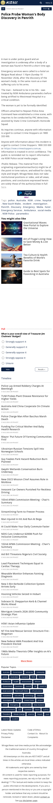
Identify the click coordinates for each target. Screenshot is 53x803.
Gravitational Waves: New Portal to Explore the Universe (35, 225)
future (37, 709)
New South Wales (11, 203)
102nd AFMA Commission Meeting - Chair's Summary (25, 545)
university (29, 672)
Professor (6, 681)
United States (29, 700)
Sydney (46, 709)
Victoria (41, 677)
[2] (12, 782)
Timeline (6, 378)
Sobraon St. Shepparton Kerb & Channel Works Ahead (24, 603)
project (40, 700)
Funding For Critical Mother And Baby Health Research (22, 428)
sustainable (26, 705)
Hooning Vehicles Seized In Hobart (21, 594)
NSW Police (8, 213)
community (40, 672)
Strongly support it (16, 341)
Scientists (28, 709)
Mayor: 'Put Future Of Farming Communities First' (26, 438)
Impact (39, 714)
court (47, 714)
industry (40, 695)
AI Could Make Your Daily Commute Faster (25, 526)
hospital (47, 200)
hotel (47, 206)
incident (27, 203)
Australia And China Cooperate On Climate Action (25, 408)
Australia (21, 200)
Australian (14, 677)
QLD (19, 709)
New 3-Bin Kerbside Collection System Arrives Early (23, 585)
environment (26, 681)
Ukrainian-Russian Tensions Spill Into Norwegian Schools (22, 450)
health (16, 681)
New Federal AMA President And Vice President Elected (22, 643)
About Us (43, 733)
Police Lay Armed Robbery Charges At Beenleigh (22, 387)
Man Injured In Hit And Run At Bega (21, 519)
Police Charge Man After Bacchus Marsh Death (23, 418)
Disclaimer (6, 737)
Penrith (5, 206)
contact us (45, 797)
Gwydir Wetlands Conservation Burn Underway (21, 471)
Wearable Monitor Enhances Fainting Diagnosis (22, 575)
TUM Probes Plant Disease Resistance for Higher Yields (24, 397)
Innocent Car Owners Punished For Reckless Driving (26, 491)
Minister (38, 681)
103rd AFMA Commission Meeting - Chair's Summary (25, 501)
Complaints (33, 737)
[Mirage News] (9, 2)
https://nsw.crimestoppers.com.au (22, 148)
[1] (10, 782)
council (28, 686)
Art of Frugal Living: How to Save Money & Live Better (37, 241)
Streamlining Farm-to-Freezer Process (22, 511)
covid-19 (43, 686)
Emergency (29, 206)
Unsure (9, 363)
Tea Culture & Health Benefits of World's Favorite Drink (35, 257)
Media (40, 206)
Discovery (16, 206)
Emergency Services (11, 210)
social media (44, 210)
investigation (40, 203)
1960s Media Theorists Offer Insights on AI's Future (26, 653)
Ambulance (30, 210)
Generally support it (16, 347)
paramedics (22, 213)
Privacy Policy (7, 733)
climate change (19, 714)
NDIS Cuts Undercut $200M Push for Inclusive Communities (21, 535)
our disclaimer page (28, 800)
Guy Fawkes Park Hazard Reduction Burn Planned (24, 460)
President (6, 714)
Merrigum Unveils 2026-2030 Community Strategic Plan (24, 613)
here (3, 187)
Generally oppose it (16, 352)
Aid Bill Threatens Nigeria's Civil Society (24, 554)
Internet (6, 719)
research (25, 677)
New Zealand (39, 705)
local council (7, 691)
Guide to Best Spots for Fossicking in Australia (36, 273)
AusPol (18, 700)
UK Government (9, 709)
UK (35, 686)
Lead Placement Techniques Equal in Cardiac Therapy (22, 565)
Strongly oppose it (16, 357)
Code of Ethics (34, 729)
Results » (41, 369)
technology (29, 695)
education (18, 695)
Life (3, 9)
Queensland (7, 686)
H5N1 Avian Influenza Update (18, 623)
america (31, 714)
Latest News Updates (11, 729)
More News (26, 661)
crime (38, 200)
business (19, 686)
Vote (8, 369)
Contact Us (33, 733)
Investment (7, 695)
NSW (30, 200)
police (11, 200)
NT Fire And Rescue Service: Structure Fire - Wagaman (25, 632)
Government (17, 672)
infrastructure (37, 691)
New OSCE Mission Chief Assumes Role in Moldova (24, 481)
